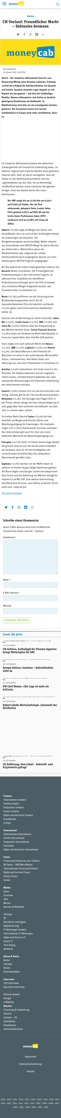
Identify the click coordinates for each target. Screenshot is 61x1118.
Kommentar (9, 537)
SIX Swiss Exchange (12, 493)
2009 (44, 1103)
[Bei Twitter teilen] (18, 34)
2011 (32, 1103)
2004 (27, 1107)
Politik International (14, 838)
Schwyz (7, 823)
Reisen (7, 968)
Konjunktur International (16, 842)
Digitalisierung (11, 926)
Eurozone (8, 895)
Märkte (30, 16)
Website (7, 606)
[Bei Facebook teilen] (24, 34)
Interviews (9, 979)
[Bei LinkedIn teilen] (36, 34)
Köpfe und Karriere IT (14, 937)
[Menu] (4, 4)
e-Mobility (9, 1002)
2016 (3, 1103)
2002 (40, 1107)
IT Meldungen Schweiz (15, 930)
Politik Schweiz (11, 804)
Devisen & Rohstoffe (14, 907)
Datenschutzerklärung (30, 1064)
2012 (26, 1103)
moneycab (11, 69)
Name (7, 580)
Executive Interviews (14, 987)
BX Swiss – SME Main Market (18, 865)
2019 (45, 1100)
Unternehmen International (17, 834)
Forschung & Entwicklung (16, 1010)
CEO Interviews (11, 983)
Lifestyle (8, 964)
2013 (21, 1103)
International (10, 830)
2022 (27, 1100)
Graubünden (10, 819)
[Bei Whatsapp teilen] (30, 34)
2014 (15, 1103)
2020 (39, 1100)
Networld (8, 949)
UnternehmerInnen (13, 1029)
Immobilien (9, 1021)
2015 (9, 1103)
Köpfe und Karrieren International (21, 850)
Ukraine (8, 1014)
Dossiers (8, 1006)
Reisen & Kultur (11, 956)
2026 (3, 1100)
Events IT (8, 941)
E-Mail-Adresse (11, 593)
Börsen (7, 903)
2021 (33, 1100)
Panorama (9, 846)
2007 (57, 1103)
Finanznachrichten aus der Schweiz (22, 861)
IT (5, 918)
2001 (46, 1107)
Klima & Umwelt (12, 994)
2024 (15, 1100)
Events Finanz (11, 876)
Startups (8, 914)
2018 (51, 1100)
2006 (15, 1107)
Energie (7, 998)
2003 (34, 1107)
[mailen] (43, 34)
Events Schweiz (11, 811)
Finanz (7, 857)
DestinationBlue (12, 972)
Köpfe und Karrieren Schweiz (18, 815)
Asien (6, 892)
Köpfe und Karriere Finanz (17, 872)
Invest (7, 880)
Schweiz (8, 796)
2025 (9, 1100)
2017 (57, 1100)
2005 (21, 1107)
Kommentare (10, 1025)
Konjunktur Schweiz (14, 808)
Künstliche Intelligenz (15, 922)
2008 (50, 1103)
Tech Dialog (9, 945)
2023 (21, 1100)
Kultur (7, 960)
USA (6, 899)
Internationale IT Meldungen (18, 934)
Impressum (30, 1057)
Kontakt (30, 1071)
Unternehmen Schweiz (15, 800)
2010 (38, 1103)
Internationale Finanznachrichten (21, 869)
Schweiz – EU (10, 1018)
